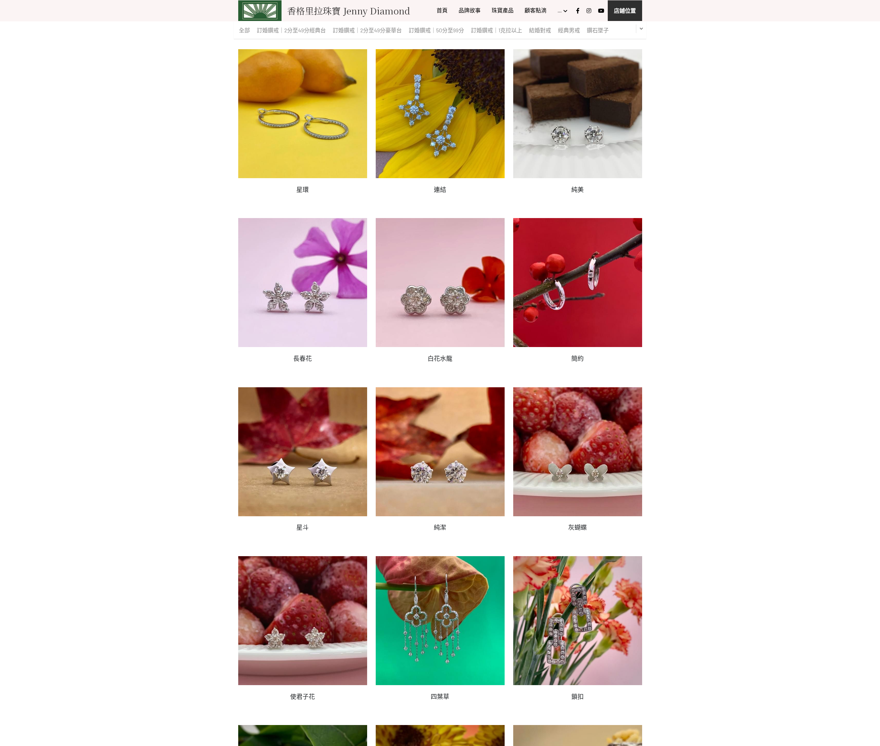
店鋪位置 (625, 10)
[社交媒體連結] (578, 10)
